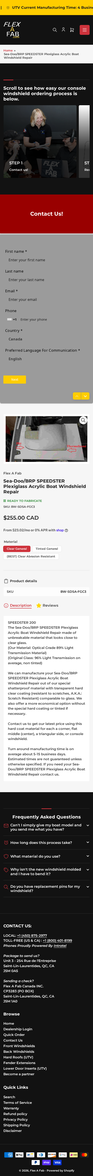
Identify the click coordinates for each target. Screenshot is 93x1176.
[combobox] (12, 319)
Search (9, 1097)
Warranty (11, 1108)
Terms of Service (17, 1102)
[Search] (55, 30)
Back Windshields (18, 1051)
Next (14, 379)
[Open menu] (85, 30)
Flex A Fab (12, 473)
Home (8, 50)
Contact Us (13, 1040)
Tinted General (47, 548)
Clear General (17, 548)
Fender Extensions (19, 1063)
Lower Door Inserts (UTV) (25, 1068)
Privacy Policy (15, 1119)
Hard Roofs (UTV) (18, 1057)
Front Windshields (19, 1046)
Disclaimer (12, 1131)
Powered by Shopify (60, 1170)
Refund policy (15, 1114)
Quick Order (14, 1035)
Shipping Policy (16, 1125)
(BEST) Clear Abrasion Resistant (31, 556)
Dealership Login (17, 1029)
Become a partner (18, 1074)
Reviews (50, 605)
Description (21, 605)
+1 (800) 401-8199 (57, 940)
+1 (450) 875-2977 (32, 935)
